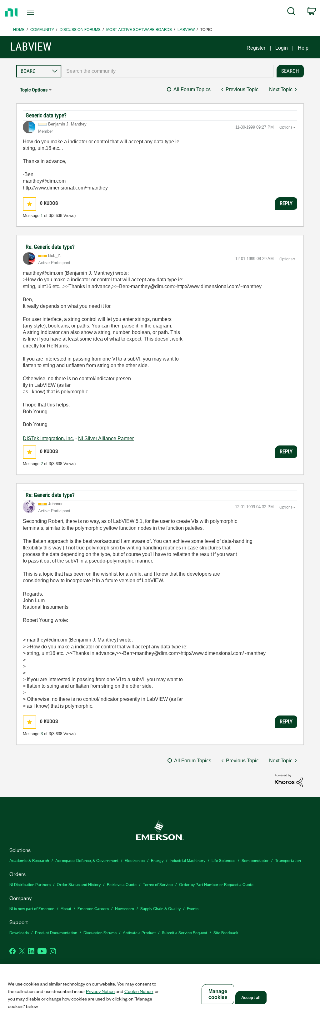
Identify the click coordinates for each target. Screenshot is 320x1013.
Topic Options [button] (34, 90)
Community (42, 29)
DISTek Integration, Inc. (48, 438)
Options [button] (285, 127)
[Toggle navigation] (41, 13)
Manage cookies (218, 994)
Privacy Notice (100, 991)
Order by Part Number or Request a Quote (216, 884)
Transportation (288, 860)
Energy (157, 860)
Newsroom (124, 908)
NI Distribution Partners (30, 884)
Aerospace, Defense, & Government (86, 860)
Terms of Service (158, 884)
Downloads (19, 932)
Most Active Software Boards (139, 29)
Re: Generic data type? (50, 246)
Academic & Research (29, 860)
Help (303, 48)
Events (192, 908)
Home (19, 29)
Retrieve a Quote (122, 884)
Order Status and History (79, 884)
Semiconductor (255, 860)
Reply (286, 203)
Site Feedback (225, 932)
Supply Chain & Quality (160, 908)
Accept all (251, 997)
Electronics (135, 860)
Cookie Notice (138, 991)
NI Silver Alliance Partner (106, 438)
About (66, 908)
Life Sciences (223, 860)
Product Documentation (56, 932)
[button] (29, 204)
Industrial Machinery (187, 860)
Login (281, 48)
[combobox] (167, 71)
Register (256, 48)
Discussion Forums (80, 29)
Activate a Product (139, 932)
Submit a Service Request (184, 932)
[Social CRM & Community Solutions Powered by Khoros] (289, 780)
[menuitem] (291, 12)
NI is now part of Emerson (31, 908)
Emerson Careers (93, 908)
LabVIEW (186, 29)
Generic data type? (46, 115)
